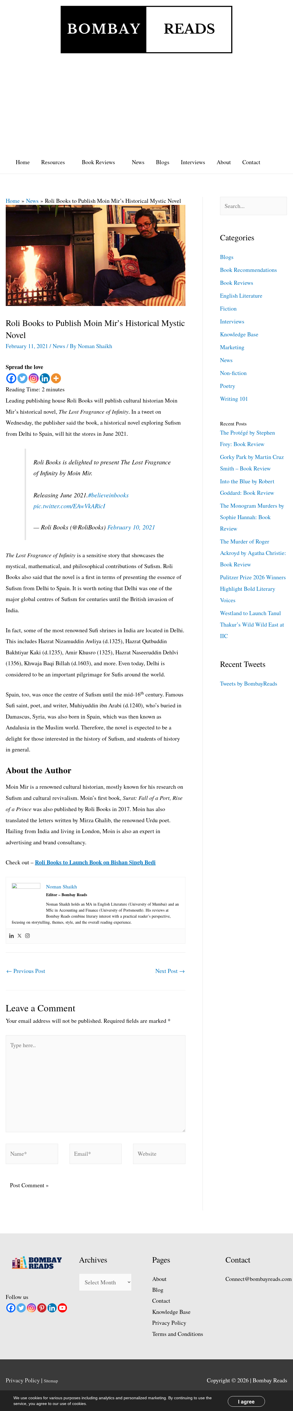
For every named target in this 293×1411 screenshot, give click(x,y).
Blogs (162, 162)
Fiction (228, 308)
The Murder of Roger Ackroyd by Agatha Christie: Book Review (253, 552)
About (224, 162)
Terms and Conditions (177, 1334)
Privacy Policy (169, 1322)
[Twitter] (22, 378)
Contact (251, 162)
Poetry (227, 386)
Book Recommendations (248, 270)
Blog (157, 1290)
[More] (56, 378)
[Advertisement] (146, 102)
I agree (246, 1401)
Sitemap (51, 1380)
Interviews (193, 162)
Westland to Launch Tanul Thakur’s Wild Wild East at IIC (252, 624)
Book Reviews (98, 162)
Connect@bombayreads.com (258, 1279)
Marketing (232, 347)
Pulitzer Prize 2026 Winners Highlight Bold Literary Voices (253, 588)
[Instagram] (34, 378)
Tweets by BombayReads (248, 683)
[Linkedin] (45, 378)
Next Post (170, 971)
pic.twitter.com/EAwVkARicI (69, 505)
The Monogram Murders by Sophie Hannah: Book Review (252, 517)
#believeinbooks (108, 494)
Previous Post (25, 971)
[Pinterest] (41, 1307)
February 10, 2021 (131, 527)
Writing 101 (234, 399)
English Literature (241, 295)
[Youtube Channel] (62, 1307)
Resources (53, 162)
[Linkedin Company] (52, 1307)
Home (23, 162)
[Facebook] (11, 378)
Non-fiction (233, 373)
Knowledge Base (239, 334)
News (138, 162)
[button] (275, 162)
